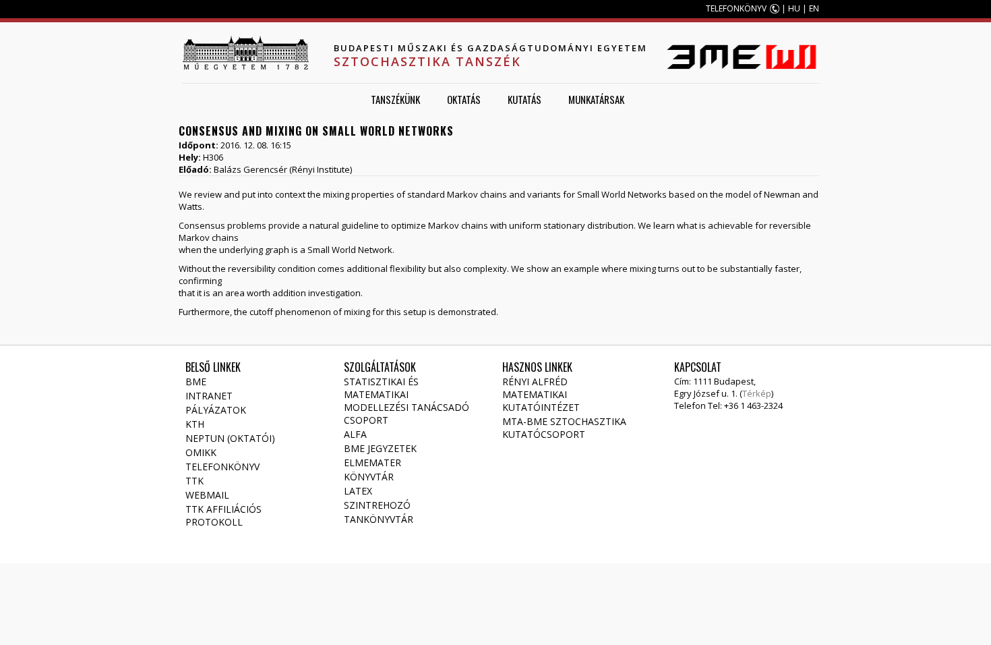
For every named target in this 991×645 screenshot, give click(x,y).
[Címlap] (245, 52)
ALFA (355, 434)
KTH (194, 424)
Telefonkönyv (222, 466)
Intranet (209, 395)
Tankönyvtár (378, 519)
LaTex (358, 490)
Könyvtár (369, 476)
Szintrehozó (377, 505)
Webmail (207, 494)
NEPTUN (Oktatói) (230, 438)
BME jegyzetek (380, 448)
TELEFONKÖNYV (736, 8)
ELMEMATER (372, 462)
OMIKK (200, 452)
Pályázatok (215, 409)
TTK (194, 480)
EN (814, 8)
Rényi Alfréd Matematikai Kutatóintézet (541, 394)
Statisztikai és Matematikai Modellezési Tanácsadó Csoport (406, 400)
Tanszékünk (395, 99)
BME (195, 381)
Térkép (756, 393)
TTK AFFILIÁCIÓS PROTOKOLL (223, 515)
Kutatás (524, 99)
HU (794, 8)
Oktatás (464, 99)
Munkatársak (596, 99)
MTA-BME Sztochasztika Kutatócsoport (564, 428)
